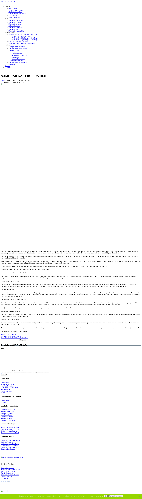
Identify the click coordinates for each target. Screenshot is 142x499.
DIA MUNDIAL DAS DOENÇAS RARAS (14, 338)
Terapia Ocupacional (18, 59)
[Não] (140, 496)
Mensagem (3, 354)
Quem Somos (13, 8)
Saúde (14, 334)
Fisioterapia (15, 57)
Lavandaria (12, 64)
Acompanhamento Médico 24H (10, 469)
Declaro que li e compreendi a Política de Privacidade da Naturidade (14, 370)
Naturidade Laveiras (15, 24)
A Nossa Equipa (13, 15)
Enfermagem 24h (14, 50)
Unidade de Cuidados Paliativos (22, 36)
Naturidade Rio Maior (15, 22)
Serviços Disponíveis (7, 468)
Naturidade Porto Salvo (16, 20)
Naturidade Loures (14, 29)
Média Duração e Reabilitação (10, 444)
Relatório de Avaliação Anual (10, 433)
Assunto (3, 352)
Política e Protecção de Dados (10, 427)
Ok (106, 496)
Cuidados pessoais (6, 476)
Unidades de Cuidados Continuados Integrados (23, 34)
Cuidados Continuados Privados (18, 41)
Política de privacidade (115, 496)
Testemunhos (5, 400)
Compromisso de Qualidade (17, 13)
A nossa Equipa (5, 389)
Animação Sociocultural (16, 60)
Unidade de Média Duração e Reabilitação (25, 38)
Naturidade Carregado (15, 27)
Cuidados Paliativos (7, 442)
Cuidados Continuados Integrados (11, 440)
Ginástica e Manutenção (19, 55)
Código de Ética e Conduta (9, 431)
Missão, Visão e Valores (16, 10)
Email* (3, 350)
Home (3, 80)
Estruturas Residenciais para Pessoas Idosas (22, 43)
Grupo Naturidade (14, 17)
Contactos (8, 67)
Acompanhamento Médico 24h (18, 48)
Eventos (3, 402)
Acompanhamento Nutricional (18, 62)
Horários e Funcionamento (9, 393)
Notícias (7, 66)
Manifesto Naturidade (15, 12)
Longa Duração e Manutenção (10, 445)
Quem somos (5, 382)
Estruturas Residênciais (8, 449)
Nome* (3, 348)
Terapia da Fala (17, 53)
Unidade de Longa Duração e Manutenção (25, 40)
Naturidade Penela (14, 26)
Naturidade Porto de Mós (16, 31)
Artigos (3, 334)
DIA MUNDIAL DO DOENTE (11, 336)
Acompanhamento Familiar (17, 47)
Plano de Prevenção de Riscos (10, 429)
